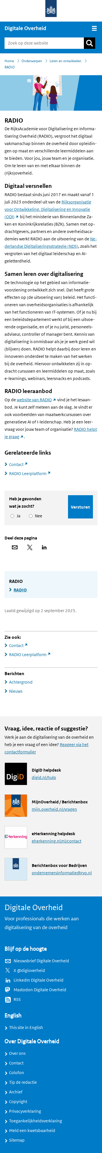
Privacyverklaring (25, 1111)
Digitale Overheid (25, 28)
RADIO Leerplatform (32, 473)
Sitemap (17, 1140)
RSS (17, 999)
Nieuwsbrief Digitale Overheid (41, 960)
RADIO (20, 590)
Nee (37, 515)
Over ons (17, 1053)
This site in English (26, 1027)
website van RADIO (36, 399)
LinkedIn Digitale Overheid (38, 980)
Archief (15, 1092)
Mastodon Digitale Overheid (40, 989)
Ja (17, 515)
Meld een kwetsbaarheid (32, 1130)
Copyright (18, 1101)
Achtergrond (21, 682)
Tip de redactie (23, 1082)
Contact (21, 464)
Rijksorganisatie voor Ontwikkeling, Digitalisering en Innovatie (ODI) (48, 209)
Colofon (16, 1072)
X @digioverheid (29, 970)
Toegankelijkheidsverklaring (35, 1120)
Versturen (80, 507)
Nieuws (15, 691)
